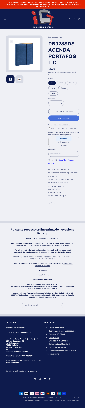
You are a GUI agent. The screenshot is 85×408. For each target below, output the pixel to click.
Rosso (63, 88)
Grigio (71, 83)
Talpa (53, 93)
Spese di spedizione (55, 72)
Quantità (51, 98)
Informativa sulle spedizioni (32, 400)
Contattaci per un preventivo (64, 128)
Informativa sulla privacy (63, 397)
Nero (53, 88)
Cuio (61, 83)
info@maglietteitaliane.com (25, 371)
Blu (52, 83)
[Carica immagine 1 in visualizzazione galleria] (10, 79)
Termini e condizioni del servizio (54, 400)
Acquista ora (64, 118)
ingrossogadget (33, 397)
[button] (4, 18)
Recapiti (76, 397)
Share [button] (53, 203)
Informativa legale (73, 400)
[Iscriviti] (60, 305)
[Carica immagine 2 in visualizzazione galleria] (19, 79)
